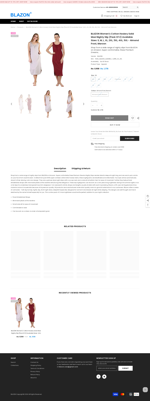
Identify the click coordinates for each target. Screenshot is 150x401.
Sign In (136, 16)
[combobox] (129, 7)
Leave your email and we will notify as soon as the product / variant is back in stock (115, 133)
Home (13, 27)
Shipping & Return (81, 168)
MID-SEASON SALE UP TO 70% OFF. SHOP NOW (114, 2)
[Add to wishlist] (132, 118)
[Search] (130, 7)
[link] (25, 273)
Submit (125, 368)
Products (20, 27)
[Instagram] (104, 377)
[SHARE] (137, 118)
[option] (47, 59)
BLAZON (99, 56)
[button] (11, 104)
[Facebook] (98, 377)
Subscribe (129, 138)
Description (60, 168)
